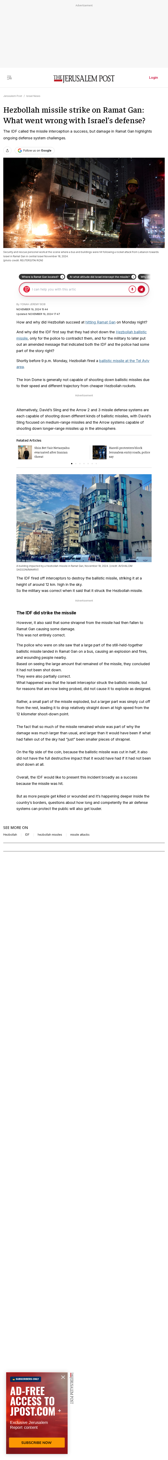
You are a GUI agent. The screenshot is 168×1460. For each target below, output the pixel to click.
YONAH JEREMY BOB (32, 304)
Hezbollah (10, 834)
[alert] (37, 1413)
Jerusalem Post (12, 95)
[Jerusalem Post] (84, 79)
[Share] (7, 150)
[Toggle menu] (9, 77)
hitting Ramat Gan (100, 322)
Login (153, 77)
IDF (27, 834)
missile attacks (80, 834)
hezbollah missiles (50, 834)
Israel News (33, 95)
